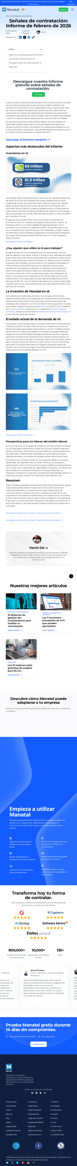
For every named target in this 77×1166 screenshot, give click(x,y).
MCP (42, 306)
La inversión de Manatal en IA (22, 59)
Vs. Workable (55, 1106)
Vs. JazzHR (54, 1114)
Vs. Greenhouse (56, 1110)
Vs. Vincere (54, 1118)
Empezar (63, 9)
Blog (7, 1118)
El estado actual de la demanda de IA (25, 63)
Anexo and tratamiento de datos (36, 1160)
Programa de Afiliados (36, 1122)
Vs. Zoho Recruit (56, 1126)
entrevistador (19, 309)
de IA (37, 309)
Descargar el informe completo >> (28, 139)
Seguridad (31, 1126)
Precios (8, 1110)
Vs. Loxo (53, 1122)
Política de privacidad (48, 1157)
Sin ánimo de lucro (34, 1135)
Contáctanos (32, 1102)
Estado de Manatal (34, 1110)
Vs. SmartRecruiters (57, 1135)
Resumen (13, 67)
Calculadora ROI (11, 1135)
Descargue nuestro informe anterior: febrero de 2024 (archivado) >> (34, 520)
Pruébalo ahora (38, 1044)
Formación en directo (13, 1131)
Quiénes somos (11, 1102)
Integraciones (33, 1106)
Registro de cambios (35, 1131)
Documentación (33, 1114)
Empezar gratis (11, 1126)
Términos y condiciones (15, 1160)
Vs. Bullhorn (54, 1102)
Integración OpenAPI (35, 1118)
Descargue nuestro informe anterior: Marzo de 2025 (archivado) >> (34, 513)
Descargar (38, 94)
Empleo (8, 1122)
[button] (24, 9)
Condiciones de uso (64, 1157)
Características (11, 1106)
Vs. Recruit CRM (55, 1131)
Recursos (9, 1114)
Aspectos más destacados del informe (25, 55)
